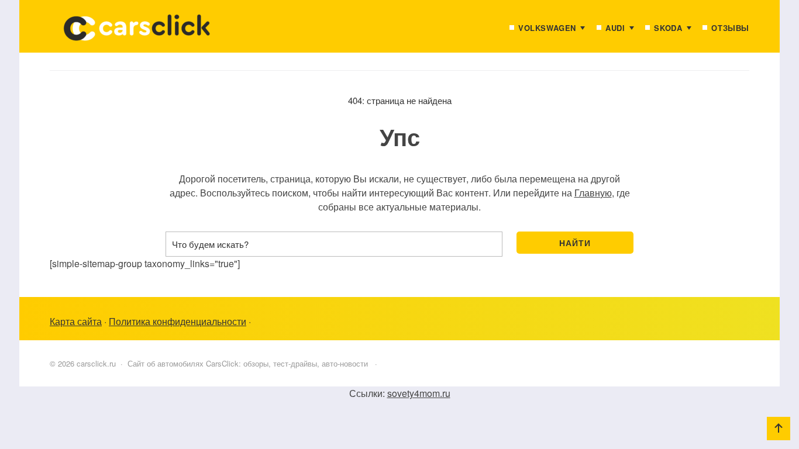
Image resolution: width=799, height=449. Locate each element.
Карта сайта (76, 321)
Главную (593, 192)
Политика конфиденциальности (177, 321)
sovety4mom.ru (418, 393)
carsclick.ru (137, 32)
